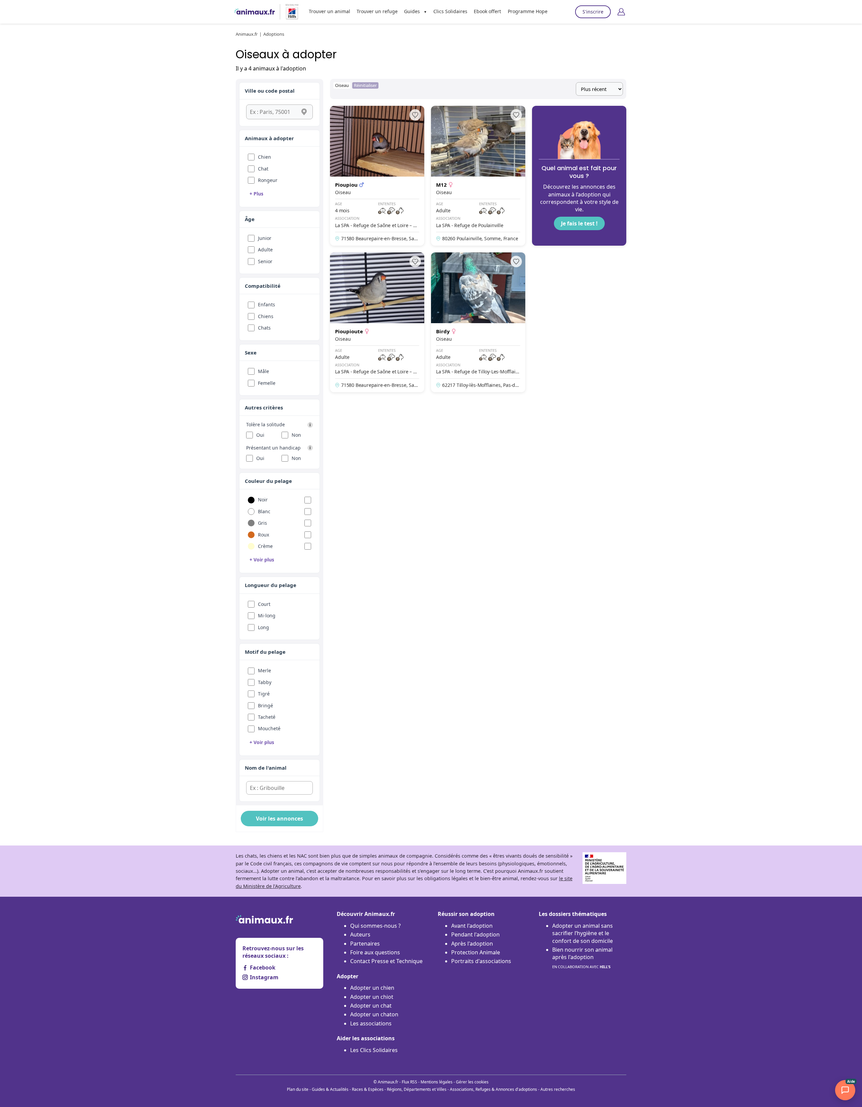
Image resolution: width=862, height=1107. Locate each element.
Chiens (265, 316)
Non (296, 435)
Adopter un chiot (371, 997)
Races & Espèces (368, 1089)
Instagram (264, 977)
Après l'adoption (472, 943)
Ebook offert (487, 11)
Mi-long (266, 615)
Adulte (265, 249)
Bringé (265, 705)
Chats (264, 328)
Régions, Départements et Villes (416, 1089)
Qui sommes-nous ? (375, 925)
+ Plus (256, 193)
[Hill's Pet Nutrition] (289, 12)
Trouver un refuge (377, 11)
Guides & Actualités (330, 1089)
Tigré (264, 693)
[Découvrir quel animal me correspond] (579, 176)
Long (263, 627)
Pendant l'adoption (475, 934)
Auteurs (360, 934)
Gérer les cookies (472, 1082)
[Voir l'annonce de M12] (478, 176)
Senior (265, 261)
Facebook (262, 967)
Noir (263, 499)
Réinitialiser (365, 85)
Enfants (266, 304)
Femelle (266, 383)
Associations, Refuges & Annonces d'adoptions (493, 1089)
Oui (260, 435)
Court (264, 604)
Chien (264, 157)
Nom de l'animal (266, 767)
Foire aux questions (375, 952)
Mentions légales (437, 1082)
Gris (262, 523)
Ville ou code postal (270, 90)
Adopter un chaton (374, 1014)
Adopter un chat (371, 1005)
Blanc (264, 511)
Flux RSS (409, 1082)
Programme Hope (528, 11)
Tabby (264, 682)
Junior (264, 238)
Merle (264, 670)
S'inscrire (593, 11)
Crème (265, 546)
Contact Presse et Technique (386, 961)
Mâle (263, 371)
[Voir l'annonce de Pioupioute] (377, 322)
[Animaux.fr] (254, 12)
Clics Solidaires (450, 11)
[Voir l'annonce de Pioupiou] (377, 176)
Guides (412, 11)
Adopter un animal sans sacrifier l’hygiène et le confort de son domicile (582, 933)
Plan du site (297, 1089)
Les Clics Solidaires (374, 1050)
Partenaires (365, 943)
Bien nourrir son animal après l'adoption (582, 957)
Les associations (371, 1023)
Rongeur (267, 180)
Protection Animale (475, 952)
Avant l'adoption (472, 925)
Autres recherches (557, 1089)
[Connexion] (621, 11)
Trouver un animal (329, 11)
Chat (263, 168)
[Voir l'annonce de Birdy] (478, 322)
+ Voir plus (262, 559)
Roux (263, 534)
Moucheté (269, 728)
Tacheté (266, 717)
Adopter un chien (372, 987)
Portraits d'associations (481, 961)
